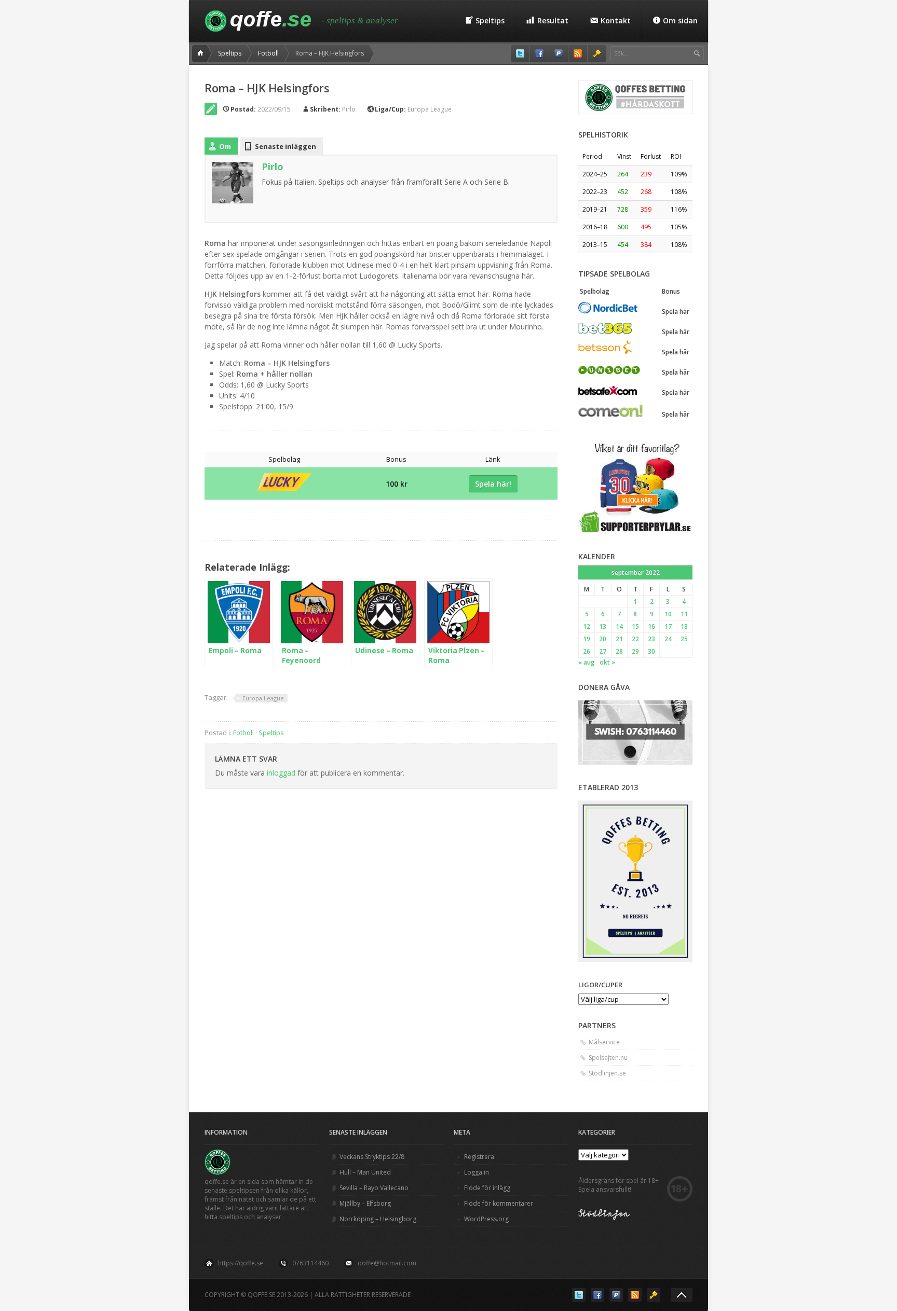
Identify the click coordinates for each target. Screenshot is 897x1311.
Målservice (604, 1042)
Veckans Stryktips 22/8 (371, 1156)
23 (651, 638)
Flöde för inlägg (487, 1187)
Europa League (429, 109)
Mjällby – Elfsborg (365, 1203)
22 (635, 638)
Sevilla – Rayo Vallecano (374, 1187)
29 (635, 651)
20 (602, 638)
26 (586, 651)
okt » (607, 662)
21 (619, 638)
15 (635, 626)
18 (684, 626)
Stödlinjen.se (607, 1073)
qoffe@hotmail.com (387, 1263)
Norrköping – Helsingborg (377, 1219)
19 (586, 638)
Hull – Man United (365, 1172)
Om (225, 146)
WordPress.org (486, 1219)
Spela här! (493, 484)
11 (684, 614)
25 (684, 638)
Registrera (479, 1156)
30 (651, 651)
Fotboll (268, 53)
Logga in (476, 1172)
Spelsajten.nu (608, 1057)
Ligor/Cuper (600, 984)
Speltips (229, 53)
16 (651, 626)
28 (619, 651)
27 (602, 651)
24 (668, 638)
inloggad (281, 773)
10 (668, 614)
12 (586, 626)
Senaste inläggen (285, 146)
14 (619, 626)
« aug (586, 662)
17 (668, 626)
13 (602, 626)
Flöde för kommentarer (498, 1203)
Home (202, 53)
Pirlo (349, 109)
